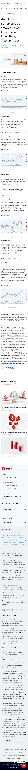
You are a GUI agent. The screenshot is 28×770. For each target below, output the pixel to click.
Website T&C (10, 758)
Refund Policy (19, 752)
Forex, (17, 46)
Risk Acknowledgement (9, 755)
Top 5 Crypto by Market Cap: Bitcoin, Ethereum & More (14, 432)
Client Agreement (8, 749)
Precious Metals (4, 47)
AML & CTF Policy (19, 749)
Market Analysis (11, 13)
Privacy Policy (21, 755)
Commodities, (11, 46)
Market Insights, (22, 46)
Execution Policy (9, 752)
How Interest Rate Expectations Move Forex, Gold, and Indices (13, 408)
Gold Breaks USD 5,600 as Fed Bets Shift (10, 456)
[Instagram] (8, 368)
